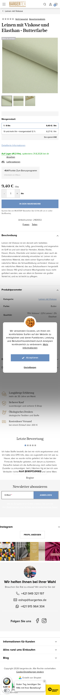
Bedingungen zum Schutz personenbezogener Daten (32, 507)
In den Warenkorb (30, 203)
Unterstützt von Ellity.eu (12, 175)
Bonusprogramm (29, 170)
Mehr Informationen (35, 346)
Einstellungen (30, 367)
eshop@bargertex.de (32, 600)
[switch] (7, 690)
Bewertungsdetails (37, 19)
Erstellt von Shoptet (31, 677)
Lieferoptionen (13, 161)
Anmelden (46, 495)
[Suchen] (45, 4)
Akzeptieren (32, 357)
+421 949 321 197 (32, 593)
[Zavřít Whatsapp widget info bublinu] (44, 681)
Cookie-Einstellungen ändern (30, 671)
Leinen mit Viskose (48, 299)
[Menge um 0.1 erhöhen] (17, 193)
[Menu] (4, 4)
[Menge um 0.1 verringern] (4, 193)
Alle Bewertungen (30, 471)
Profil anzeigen (32, 534)
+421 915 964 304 (32, 606)
